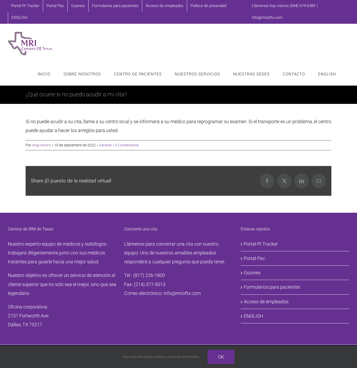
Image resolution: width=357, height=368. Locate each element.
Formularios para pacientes (272, 287)
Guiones (252, 272)
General (105, 145)
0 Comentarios (127, 145)
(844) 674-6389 (302, 5)
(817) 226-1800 (149, 275)
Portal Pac (254, 258)
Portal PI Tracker (261, 244)
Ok (221, 357)
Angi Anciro (41, 145)
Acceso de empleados (266, 301)
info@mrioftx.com (267, 17)
